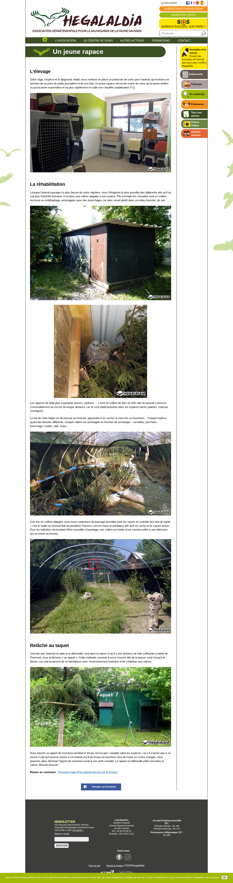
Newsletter (170, 2)
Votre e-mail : (62, 833)
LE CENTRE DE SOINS (98, 40)
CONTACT (184, 40)
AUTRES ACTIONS (132, 40)
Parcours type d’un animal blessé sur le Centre (88, 772)
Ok (224, 877)
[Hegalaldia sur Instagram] (128, 859)
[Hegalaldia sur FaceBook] (119, 859)
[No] (228, 878)
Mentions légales (114, 865)
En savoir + (78, 830)
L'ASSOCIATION (65, 40)
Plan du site (94, 865)
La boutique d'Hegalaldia (183, 8)
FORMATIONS (161, 40)
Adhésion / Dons (183, 14)
